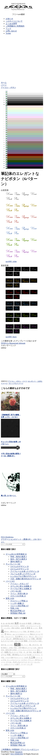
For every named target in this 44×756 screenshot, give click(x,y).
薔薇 (28, 628)
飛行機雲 (11, 623)
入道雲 (26, 657)
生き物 (17, 636)
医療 (12, 657)
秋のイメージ (35, 634)
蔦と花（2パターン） (9, 495)
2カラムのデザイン (19, 569)
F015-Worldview (7, 537)
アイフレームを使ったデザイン (24, 571)
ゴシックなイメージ (15, 383)
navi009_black (11, 337)
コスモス (24, 660)
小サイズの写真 (18, 596)
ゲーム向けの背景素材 (16, 554)
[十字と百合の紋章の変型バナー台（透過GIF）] (10, 449)
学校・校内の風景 (18, 557)
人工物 (32, 657)
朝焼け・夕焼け (8, 648)
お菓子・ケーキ (20, 664)
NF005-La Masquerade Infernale (13, 343)
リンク (8, 29)
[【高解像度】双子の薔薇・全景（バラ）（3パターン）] (10, 410)
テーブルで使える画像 (20, 589)
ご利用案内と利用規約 (15, 26)
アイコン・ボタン (14, 381)
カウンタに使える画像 (20, 586)
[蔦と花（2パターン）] (10, 491)
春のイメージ (27, 648)
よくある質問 (11, 24)
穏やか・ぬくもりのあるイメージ (18, 634)
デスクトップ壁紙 (19, 601)
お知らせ (9, 19)
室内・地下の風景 (18, 559)
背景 (10, 598)
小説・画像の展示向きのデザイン (25, 579)
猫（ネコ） (25, 636)
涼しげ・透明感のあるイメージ (18, 639)
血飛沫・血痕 (19, 628)
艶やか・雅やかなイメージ (13, 631)
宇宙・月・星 (23, 652)
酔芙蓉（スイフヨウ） (12, 626)
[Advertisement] (22, 58)
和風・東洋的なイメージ (16, 655)
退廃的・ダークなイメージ (29, 626)
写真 (14, 608)
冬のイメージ (18, 657)
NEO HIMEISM (16, 754)
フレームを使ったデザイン (22, 574)
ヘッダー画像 (17, 603)
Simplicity (19, 752)
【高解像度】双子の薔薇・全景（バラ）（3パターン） (11, 417)
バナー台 (15, 591)
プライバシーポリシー (29, 749)
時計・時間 (18, 648)
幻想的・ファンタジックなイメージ (24, 650)
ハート (38, 657)
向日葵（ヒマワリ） (34, 655)
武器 (21, 641)
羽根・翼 (26, 631)
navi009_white (11, 261)
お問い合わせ (11, 31)
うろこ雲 (29, 664)
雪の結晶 (22, 623)
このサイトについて (14, 21)
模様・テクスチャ (31, 641)
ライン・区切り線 (19, 593)
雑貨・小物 (32, 623)
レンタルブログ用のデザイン (23, 576)
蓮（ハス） (34, 628)
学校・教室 (32, 652)
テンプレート (13, 564)
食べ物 (5, 623)
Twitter (8, 33)
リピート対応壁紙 (19, 606)
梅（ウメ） (25, 645)
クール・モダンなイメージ (16, 662)
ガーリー (31, 662)
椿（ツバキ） (9, 645)
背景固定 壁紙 (17, 613)
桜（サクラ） (34, 645)
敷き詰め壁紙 (17, 611)
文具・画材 (37, 648)
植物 (17, 644)
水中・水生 (14, 641)
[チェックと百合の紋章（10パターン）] (10, 437)
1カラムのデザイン (19, 566)
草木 (40, 628)
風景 (17, 623)
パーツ (24, 381)
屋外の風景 (16, 562)
